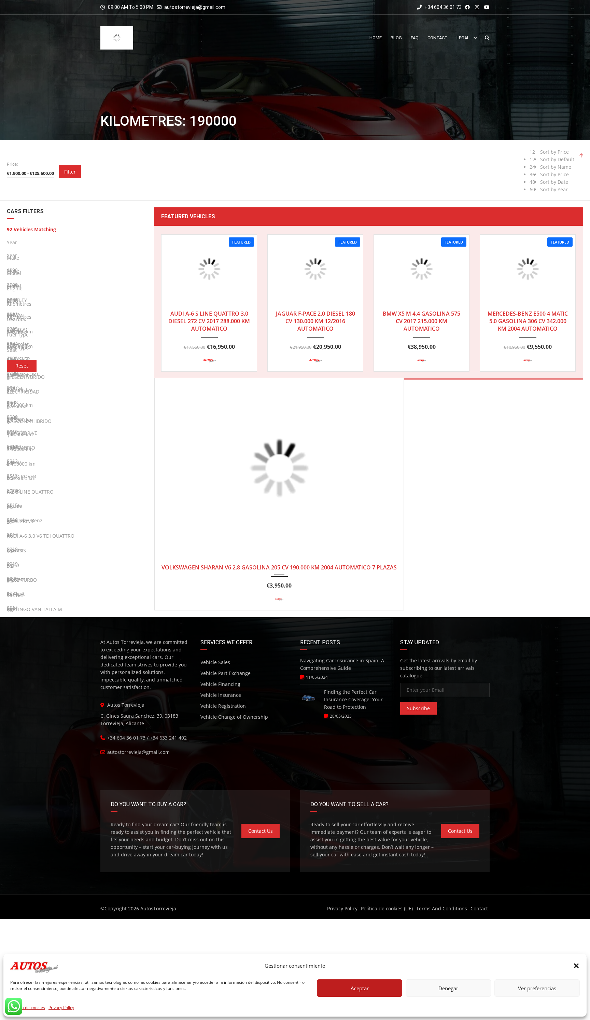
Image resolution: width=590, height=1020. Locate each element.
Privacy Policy (61, 1007)
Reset (21, 365)
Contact (479, 908)
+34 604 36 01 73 (442, 7)
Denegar (448, 988)
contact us (260, 831)
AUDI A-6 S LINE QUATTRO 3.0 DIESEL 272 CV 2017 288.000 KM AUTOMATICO (209, 321)
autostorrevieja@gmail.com (194, 7)
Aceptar (360, 988)
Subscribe (418, 708)
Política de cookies (27, 1007)
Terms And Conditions (441, 908)
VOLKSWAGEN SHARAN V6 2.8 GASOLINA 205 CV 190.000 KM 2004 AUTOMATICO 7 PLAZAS (279, 567)
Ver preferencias (537, 988)
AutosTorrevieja (158, 908)
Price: (12, 164)
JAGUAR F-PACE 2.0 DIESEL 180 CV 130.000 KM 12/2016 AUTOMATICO (315, 321)
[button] (576, 965)
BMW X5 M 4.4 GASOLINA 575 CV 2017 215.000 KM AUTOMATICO (421, 321)
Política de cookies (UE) (387, 908)
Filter (70, 171)
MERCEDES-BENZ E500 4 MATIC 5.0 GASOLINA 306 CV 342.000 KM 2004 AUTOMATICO (528, 321)
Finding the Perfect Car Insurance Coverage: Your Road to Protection (353, 699)
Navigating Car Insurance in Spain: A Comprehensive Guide (342, 664)
